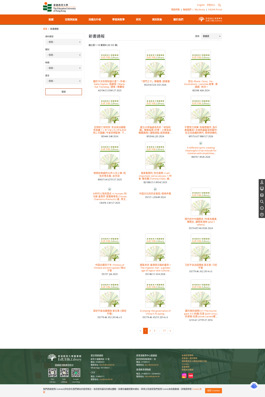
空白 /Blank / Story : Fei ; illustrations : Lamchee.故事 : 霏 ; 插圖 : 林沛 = (201, 84)
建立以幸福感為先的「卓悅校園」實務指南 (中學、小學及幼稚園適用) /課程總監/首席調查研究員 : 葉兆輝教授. (155, 131)
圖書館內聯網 (187, 369)
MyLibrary (200, 9)
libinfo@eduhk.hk (106, 364)
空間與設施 (71, 19)
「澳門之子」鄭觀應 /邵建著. (155, 81)
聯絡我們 (188, 9)
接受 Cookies (213, 390)
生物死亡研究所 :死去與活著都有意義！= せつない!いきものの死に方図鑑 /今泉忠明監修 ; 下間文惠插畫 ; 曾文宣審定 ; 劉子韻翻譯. (110, 133)
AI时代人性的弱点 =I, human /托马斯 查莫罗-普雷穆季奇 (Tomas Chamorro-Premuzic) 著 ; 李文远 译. (110, 198)
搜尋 (64, 91)
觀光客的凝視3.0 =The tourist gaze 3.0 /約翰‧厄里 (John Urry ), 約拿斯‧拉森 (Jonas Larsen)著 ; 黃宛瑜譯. (201, 315)
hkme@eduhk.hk (152, 376)
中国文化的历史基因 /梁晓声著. (155, 193)
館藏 (51, 19)
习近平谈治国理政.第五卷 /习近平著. (201, 266)
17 (164, 330)
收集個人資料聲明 (189, 358)
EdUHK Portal (215, 9)
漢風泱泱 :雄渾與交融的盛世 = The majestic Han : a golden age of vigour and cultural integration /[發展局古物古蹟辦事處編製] (155, 270)
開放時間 (175, 9)
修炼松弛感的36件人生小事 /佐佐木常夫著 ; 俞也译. (110, 174)
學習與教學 (118, 19)
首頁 (45, 28)
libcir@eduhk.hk (152, 364)
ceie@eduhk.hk (106, 379)
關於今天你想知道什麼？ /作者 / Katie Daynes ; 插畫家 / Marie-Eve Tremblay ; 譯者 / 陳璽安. (109, 84)
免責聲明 (186, 366)
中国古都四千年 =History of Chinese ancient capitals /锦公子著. (110, 267)
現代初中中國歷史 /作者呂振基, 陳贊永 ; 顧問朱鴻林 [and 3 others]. (201, 221)
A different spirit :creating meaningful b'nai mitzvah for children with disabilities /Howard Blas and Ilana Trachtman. (201, 153)
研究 (138, 19)
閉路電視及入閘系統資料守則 (194, 361)
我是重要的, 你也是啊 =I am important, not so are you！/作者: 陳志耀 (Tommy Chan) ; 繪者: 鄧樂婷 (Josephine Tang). (155, 177)
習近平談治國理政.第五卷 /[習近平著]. (109, 312)
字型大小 (211, 5)
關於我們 (178, 19)
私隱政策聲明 (187, 355)
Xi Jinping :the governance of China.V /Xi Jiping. (155, 312)
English (201, 5)
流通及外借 (94, 19)
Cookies (185, 364)
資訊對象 (157, 19)
